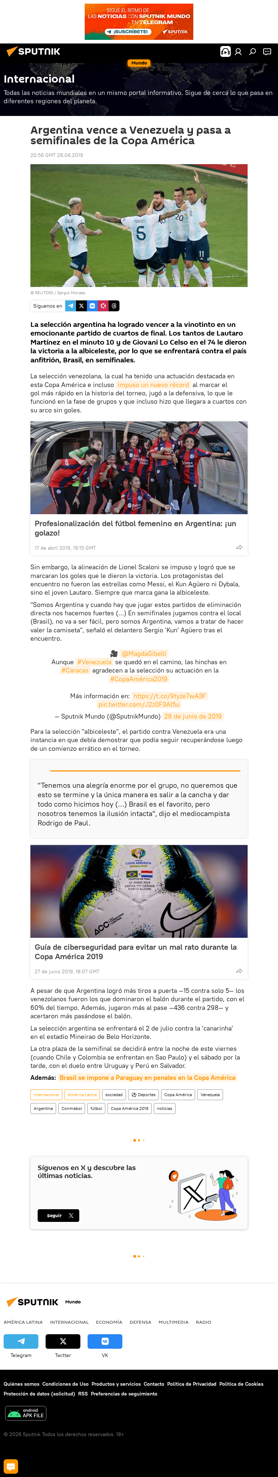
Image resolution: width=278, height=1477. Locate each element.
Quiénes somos (21, 1384)
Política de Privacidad (191, 1384)
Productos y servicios (116, 1384)
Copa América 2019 (129, 1108)
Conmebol (72, 1108)
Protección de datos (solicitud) (39, 1393)
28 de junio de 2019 (193, 716)
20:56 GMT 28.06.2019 (56, 155)
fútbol (96, 1108)
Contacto (154, 1384)
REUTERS (44, 292)
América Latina (82, 1094)
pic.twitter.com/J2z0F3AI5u (139, 704)
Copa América (178, 1094)
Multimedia (174, 1322)
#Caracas (75, 670)
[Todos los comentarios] (11, 1466)
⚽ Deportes (143, 1094)
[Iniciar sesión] (238, 51)
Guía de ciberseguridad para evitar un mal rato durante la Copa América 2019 (136, 951)
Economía (109, 1322)
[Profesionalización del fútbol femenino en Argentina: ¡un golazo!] (139, 467)
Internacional (46, 1094)
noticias (164, 1108)
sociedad (114, 1094)
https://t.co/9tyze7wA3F (170, 696)
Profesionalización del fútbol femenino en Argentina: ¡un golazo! (135, 528)
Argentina (43, 1108)
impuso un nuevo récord (153, 384)
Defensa (140, 1322)
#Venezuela (94, 662)
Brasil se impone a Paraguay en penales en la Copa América (147, 1077)
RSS (83, 1393)
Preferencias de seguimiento (124, 1393)
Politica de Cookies (241, 1384)
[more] (239, 547)
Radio (203, 1322)
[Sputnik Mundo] (35, 57)
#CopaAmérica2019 (139, 679)
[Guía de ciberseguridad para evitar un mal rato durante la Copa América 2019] (139, 891)
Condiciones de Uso (65, 1384)
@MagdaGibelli (144, 653)
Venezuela (210, 1094)
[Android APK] (25, 1414)
